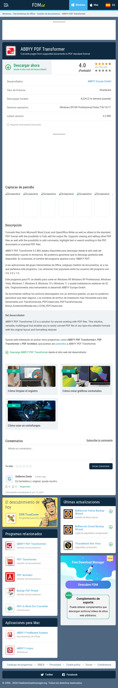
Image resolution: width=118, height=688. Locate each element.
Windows (6, 14)
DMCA (40, 664)
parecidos (60, 343)
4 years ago (40, 476)
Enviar (89, 664)
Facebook (72, 674)
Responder (25, 486)
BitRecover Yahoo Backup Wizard (89, 512)
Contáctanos (104, 664)
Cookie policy (73, 664)
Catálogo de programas (19, 664)
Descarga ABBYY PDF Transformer (29, 352)
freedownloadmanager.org (32, 683)
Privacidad (55, 664)
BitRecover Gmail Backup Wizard (89, 528)
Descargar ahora (26, 65)
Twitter (49, 674)
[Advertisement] (59, 30)
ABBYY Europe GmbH (99, 81)
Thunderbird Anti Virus (88, 543)
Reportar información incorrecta (25, 124)
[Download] (111, 511)
